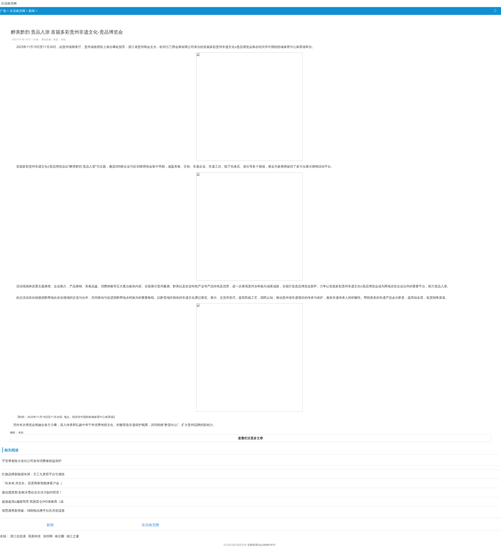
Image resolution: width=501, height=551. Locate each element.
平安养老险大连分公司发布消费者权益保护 (31, 461)
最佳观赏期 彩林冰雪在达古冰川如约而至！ (32, 492)
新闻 (32, 11)
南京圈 (59, 536)
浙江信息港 (18, 536)
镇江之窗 (73, 536)
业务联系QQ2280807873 (261, 544)
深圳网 (47, 536)
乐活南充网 (9, 3)
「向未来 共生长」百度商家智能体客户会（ (32, 483)
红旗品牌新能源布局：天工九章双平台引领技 (33, 474)
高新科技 (34, 536)
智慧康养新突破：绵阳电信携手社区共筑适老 (33, 510)
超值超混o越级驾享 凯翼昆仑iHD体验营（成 (32, 501)
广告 (3, 11)
